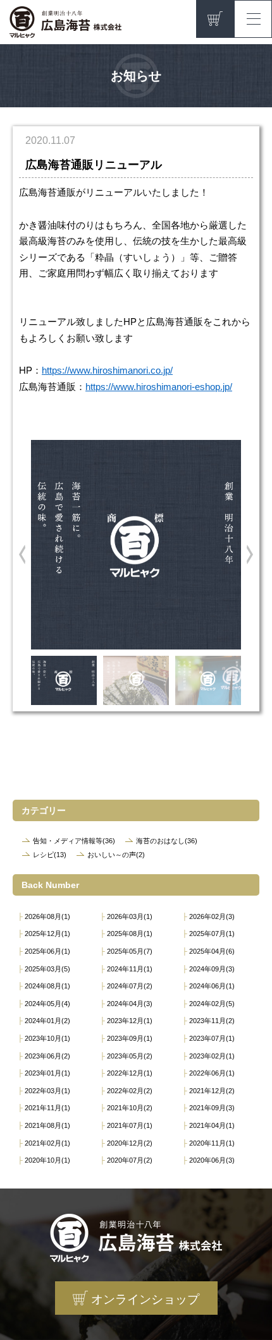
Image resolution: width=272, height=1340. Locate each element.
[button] (22, 554)
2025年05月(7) (129, 951)
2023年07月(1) (212, 1038)
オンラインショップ (215, 19)
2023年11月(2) (212, 1020)
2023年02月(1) (212, 1056)
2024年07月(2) (129, 986)
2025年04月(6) (212, 951)
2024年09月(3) (212, 969)
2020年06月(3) (212, 1160)
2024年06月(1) (212, 986)
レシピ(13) (49, 854)
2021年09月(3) (212, 1108)
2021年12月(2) (212, 1090)
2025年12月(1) (47, 933)
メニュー (253, 16)
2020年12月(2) (129, 1143)
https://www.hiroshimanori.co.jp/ (107, 370)
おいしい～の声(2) (116, 854)
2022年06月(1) (212, 1073)
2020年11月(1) (212, 1143)
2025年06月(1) (47, 951)
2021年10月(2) (129, 1108)
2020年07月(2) (129, 1160)
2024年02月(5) (212, 1003)
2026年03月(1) (129, 916)
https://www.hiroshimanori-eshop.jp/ (158, 387)
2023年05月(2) (129, 1056)
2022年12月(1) (129, 1073)
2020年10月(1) (47, 1160)
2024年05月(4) (47, 1003)
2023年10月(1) (47, 1038)
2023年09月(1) (129, 1038)
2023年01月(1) (47, 1073)
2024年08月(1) (47, 986)
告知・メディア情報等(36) (74, 841)
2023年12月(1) (129, 1020)
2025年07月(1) (212, 933)
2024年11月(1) (129, 969)
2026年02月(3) (212, 916)
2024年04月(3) (129, 1003)
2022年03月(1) (47, 1090)
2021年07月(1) (129, 1125)
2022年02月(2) (129, 1090)
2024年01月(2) (47, 1020)
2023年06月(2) (47, 1056)
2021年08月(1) (47, 1125)
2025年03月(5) (47, 969)
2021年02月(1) (47, 1143)
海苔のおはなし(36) (166, 841)
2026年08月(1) (47, 916)
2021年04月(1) (212, 1125)
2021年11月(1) (47, 1108)
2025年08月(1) (129, 933)
